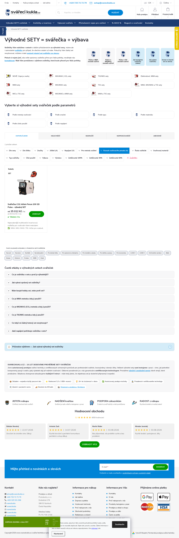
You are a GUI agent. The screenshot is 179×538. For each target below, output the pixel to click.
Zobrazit (36, 214)
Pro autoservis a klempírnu (70, 253)
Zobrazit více (89, 444)
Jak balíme (46, 3)
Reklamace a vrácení (82, 515)
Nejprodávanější (123, 136)
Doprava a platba (81, 501)
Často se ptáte (114, 515)
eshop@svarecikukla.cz (15, 494)
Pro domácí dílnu (53, 253)
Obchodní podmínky (82, 511)
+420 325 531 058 (14, 500)
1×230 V (132, 253)
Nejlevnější (55, 136)
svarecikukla (10, 503)
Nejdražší (89, 136)
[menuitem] (18, 23)
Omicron (17, 258)
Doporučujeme (22, 136)
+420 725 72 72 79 (13, 497)
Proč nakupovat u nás (83, 508)
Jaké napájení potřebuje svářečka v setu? (29, 331)
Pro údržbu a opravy (106, 253)
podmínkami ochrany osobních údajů (137, 473)
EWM (34, 258)
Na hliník (27, 253)
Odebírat (160, 467)
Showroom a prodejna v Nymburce (73, 387)
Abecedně (157, 136)
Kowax (8, 258)
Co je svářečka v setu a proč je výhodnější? (30, 274)
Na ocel (8, 253)
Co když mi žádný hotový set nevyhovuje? (30, 323)
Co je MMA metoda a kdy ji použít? (26, 299)
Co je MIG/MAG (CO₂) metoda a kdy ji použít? (31, 307)
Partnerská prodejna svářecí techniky (161, 533)
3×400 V (142, 253)
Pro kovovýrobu (121, 253)
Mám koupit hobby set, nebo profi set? (28, 291)
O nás (7, 3)
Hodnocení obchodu (89, 411)
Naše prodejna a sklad (31, 3)
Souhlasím (119, 524)
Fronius (26, 258)
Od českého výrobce (155, 253)
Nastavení (58, 533)
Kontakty (16, 3)
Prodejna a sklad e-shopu (118, 508)
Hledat (115, 12)
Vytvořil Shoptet (141, 533)
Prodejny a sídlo (115, 511)
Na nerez (18, 253)
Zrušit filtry (133, 158)
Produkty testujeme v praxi (119, 504)
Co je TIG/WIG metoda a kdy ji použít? (28, 315)
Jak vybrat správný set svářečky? (26, 283)
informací (94, 528)
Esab (42, 258)
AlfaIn (167, 253)
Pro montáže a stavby (89, 253)
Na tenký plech (39, 253)
